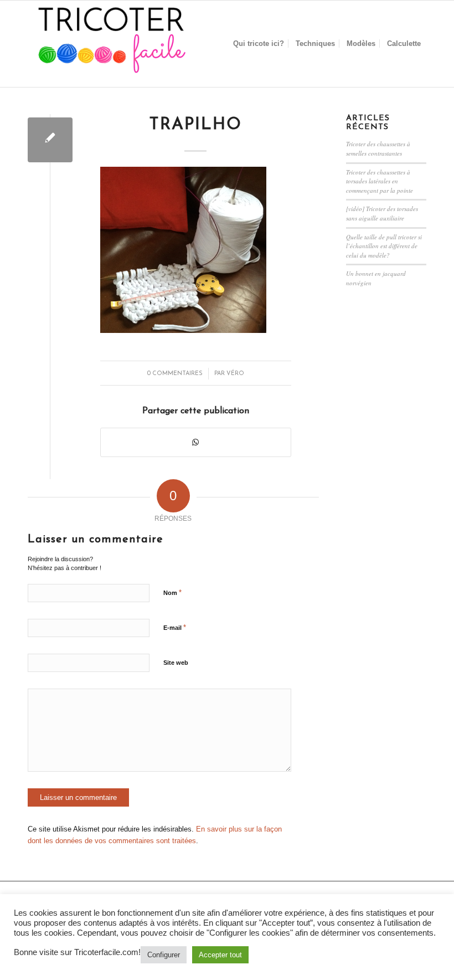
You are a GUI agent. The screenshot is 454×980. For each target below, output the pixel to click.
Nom (172, 592)
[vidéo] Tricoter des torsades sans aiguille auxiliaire (382, 213)
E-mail (174, 627)
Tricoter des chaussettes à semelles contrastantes (378, 148)
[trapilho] (50, 139)
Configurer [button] (163, 955)
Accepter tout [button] (220, 955)
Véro (235, 374)
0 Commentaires (175, 374)
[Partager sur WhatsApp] (196, 442)
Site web (175, 662)
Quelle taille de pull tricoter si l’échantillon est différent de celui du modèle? (384, 246)
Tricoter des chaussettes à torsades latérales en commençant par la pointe (379, 181)
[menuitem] (259, 44)
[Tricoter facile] (111, 44)
